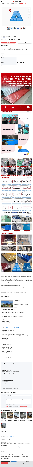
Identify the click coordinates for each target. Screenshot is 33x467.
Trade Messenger (13, 461)
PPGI (18, 327)
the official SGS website (20, 297)
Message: (4, 399)
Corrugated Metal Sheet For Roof (16, 456)
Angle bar (9, 327)
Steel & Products (13, 5)
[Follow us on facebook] (26, 461)
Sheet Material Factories (14, 452)
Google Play (8, 461)
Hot (9, 439)
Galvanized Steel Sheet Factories (22, 452)
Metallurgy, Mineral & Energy (6, 5)
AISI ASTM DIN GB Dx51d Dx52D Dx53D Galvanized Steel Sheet (29, 419)
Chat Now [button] (25, 42)
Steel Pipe (25, 438)
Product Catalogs (12, 436)
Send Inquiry (8, 42)
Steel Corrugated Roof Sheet (20, 454)
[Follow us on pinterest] (31, 461)
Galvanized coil (16, 327)
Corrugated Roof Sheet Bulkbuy (5, 458)
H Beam (12, 327)
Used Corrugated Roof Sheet (11, 454)
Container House (3, 439)
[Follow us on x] (27, 461)
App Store (3, 461)
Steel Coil (10, 438)
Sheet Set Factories (3, 454)
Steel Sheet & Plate (18, 5)
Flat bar (7, 327)
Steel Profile (2, 438)
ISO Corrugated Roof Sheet (25, 456)
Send (7, 406)
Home (1, 5)
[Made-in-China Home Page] (16, 1)
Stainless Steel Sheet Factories (5, 452)
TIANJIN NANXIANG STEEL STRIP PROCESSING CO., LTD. (10, 36)
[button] (1, 1)
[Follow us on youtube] (29, 461)
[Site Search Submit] (21, 3)
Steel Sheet (17, 438)
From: (4, 395)
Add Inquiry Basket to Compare (16, 30)
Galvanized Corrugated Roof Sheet (5, 456)
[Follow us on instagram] (28, 461)
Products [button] (8, 3)
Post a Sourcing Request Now (23, 406)
